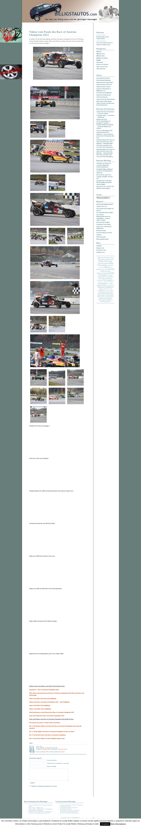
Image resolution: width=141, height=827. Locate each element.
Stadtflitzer (109, 287)
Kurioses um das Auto (102, 64)
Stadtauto (101, 287)
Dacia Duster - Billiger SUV (36, 807)
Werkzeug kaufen (101, 237)
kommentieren (61, 751)
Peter (41, 746)
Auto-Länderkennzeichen (103, 78)
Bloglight (98, 60)
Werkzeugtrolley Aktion (102, 239)
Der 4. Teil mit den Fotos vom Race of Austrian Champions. (47, 735)
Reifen (105, 285)
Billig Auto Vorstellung (102, 58)
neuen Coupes (108, 282)
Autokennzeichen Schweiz (103, 86)
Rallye (111, 283)
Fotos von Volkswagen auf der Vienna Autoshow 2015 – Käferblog (104, 132)
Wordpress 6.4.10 (66, 817)
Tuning (111, 290)
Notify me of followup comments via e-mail (44, 786)
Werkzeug (109, 292)
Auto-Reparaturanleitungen (103, 80)
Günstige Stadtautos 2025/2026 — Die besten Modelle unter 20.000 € (104, 126)
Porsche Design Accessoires (104, 232)
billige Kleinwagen (105, 264)
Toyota (107, 290)
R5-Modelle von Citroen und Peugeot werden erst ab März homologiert (70, 811)
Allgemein (98, 51)
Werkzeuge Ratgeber (105, 298)
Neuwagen (102, 283)
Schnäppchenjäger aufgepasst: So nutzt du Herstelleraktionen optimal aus (104, 170)
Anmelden (99, 245)
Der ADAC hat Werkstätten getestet (69, 813)
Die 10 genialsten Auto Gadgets (104, 212)
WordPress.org (100, 252)
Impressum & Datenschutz (103, 95)
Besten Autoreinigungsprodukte (104, 204)
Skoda (112, 285)
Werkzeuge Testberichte (105, 300)
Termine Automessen (102, 97)
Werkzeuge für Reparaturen (105, 297)
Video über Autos (62, 749)
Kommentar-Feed (101, 250)
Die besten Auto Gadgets (103, 222)
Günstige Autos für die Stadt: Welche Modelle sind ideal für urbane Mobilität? (104, 182)
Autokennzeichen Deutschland (104, 82)
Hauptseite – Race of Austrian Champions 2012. (44, 690)
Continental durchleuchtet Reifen (68, 807)
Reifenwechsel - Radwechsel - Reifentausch (40, 811)
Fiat (111, 267)
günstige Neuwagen (106, 274)
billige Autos (103, 261)
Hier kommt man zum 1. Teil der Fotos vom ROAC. (44, 722)
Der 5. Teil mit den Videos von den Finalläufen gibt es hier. (47, 738)
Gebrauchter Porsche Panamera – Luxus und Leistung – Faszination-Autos (105, 113)
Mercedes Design (101, 230)
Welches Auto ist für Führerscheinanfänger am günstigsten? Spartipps (103, 121)
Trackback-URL (46, 749)
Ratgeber (99, 285)
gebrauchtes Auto (102, 269)
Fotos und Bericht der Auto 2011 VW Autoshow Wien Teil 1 (105, 136)
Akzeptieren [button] (105, 824)
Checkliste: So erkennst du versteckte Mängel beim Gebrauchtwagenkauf (103, 165)
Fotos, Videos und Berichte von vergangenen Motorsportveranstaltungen (41, 809)
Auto (99, 257)
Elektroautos (99, 62)
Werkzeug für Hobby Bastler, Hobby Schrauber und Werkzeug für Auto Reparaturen (105, 103)
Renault (109, 285)
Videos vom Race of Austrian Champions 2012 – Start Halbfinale (49, 702)
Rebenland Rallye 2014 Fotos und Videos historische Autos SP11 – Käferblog (105, 141)
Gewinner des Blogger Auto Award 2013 (39, 813)
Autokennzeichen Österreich (104, 84)
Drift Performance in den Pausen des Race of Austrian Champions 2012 (51, 712)
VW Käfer (98, 234)
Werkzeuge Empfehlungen (105, 293)
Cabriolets (110, 265)
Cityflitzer (106, 267)
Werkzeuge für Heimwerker (105, 295)
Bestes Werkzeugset (107, 259)
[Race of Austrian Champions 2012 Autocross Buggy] (58, 80)
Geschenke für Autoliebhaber (104, 92)
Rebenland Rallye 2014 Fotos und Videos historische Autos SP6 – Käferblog (105, 151)
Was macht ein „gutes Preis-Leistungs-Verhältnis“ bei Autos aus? (104, 176)
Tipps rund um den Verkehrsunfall (105, 99)
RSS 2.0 (48, 751)
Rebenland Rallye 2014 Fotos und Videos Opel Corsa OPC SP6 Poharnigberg (104, 154)
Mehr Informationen (118, 824)
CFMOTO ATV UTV (101, 206)
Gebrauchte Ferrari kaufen (103, 224)
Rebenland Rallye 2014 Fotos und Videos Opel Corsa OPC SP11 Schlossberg (104, 145)
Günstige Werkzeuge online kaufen (105, 276)
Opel (108, 283)
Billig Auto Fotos (100, 53)
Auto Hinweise (105, 257)
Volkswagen (102, 292)
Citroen (101, 267)
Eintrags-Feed (100, 248)
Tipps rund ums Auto (101, 66)
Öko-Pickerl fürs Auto (65, 809)
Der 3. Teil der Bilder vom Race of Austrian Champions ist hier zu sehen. (51, 731)
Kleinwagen (107, 280)
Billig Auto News (100, 55)
